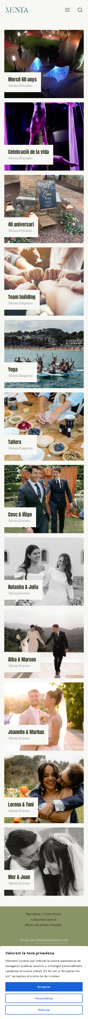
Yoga (13, 369)
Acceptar (44, 987)
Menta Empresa (21, 303)
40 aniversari (21, 224)
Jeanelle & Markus (26, 732)
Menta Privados (20, 86)
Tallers (14, 442)
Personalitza (44, 998)
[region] (44, 982)
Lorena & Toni (21, 804)
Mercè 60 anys (22, 79)
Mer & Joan (19, 877)
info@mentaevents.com (51, 940)
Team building (21, 297)
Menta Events (19, 521)
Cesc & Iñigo (20, 514)
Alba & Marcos (22, 659)
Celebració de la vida (28, 152)
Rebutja (44, 1010)
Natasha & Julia (23, 587)
